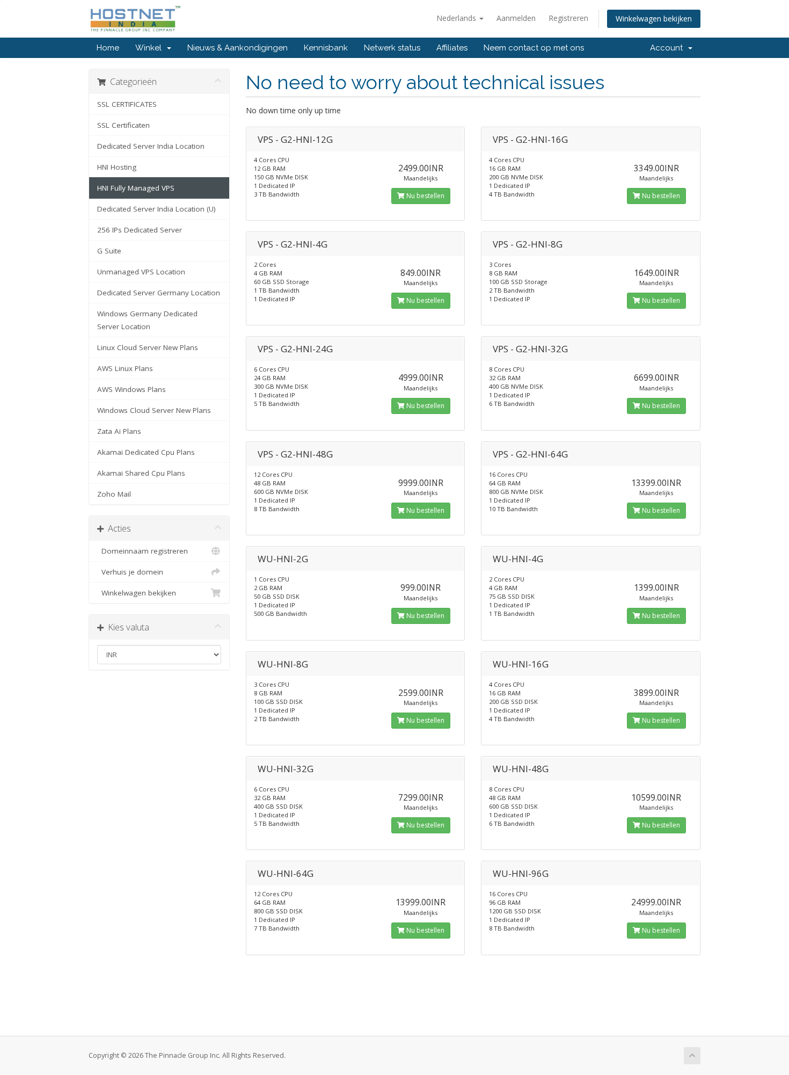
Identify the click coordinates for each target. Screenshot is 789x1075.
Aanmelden (516, 18)
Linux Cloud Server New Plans (147, 347)
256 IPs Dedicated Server (139, 230)
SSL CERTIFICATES (127, 104)
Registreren (568, 18)
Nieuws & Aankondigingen (237, 48)
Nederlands (457, 18)
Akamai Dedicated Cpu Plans (146, 452)
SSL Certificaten (123, 125)
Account (668, 48)
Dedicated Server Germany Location (158, 292)
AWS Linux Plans (125, 368)
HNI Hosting (116, 167)
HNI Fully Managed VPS (135, 188)
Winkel (150, 48)
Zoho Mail (114, 494)
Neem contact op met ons (534, 48)
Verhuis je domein (130, 572)
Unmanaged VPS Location (141, 272)
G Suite (109, 251)
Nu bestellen (424, 195)
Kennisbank (326, 48)
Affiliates (451, 48)
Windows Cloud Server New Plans (154, 410)
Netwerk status (392, 48)
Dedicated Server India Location (150, 146)
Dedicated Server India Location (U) (156, 209)
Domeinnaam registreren (142, 551)
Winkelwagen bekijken (654, 18)
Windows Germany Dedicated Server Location (147, 320)
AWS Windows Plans (131, 389)
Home (108, 48)
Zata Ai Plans (119, 431)
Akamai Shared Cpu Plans (141, 473)
